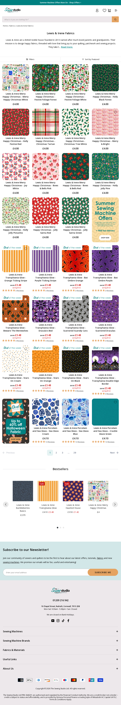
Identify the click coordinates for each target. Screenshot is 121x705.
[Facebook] (68, 621)
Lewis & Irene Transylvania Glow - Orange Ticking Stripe (15, 277)
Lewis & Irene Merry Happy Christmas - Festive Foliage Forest (46, 96)
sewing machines (11, 562)
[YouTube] (52, 621)
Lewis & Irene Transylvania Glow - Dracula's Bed (45, 327)
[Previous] (6, 504)
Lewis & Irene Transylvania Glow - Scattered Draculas (105, 327)
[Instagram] (58, 621)
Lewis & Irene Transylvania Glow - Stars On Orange (45, 378)
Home (5, 26)
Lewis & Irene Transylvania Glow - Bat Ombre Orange (75, 277)
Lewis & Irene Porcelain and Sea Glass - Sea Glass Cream (45, 431)
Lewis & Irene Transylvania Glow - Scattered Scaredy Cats (75, 327)
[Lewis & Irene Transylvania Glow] (48, 491)
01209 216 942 (60, 600)
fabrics (100, 558)
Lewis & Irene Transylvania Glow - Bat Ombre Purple (105, 277)
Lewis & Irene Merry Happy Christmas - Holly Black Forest (105, 96)
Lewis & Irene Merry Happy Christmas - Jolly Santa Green (75, 229)
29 (74, 452)
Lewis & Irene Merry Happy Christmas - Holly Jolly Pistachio (15, 229)
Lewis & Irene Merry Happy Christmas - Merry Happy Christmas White (16, 96)
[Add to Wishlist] (25, 67)
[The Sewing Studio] (12, 13)
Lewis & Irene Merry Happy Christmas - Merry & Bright (105, 141)
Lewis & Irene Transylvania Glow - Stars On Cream (15, 378)
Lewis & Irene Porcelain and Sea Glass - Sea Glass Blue (75, 431)
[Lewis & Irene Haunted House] (73, 491)
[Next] (115, 504)
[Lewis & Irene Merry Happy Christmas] (98, 491)
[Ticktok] (63, 621)
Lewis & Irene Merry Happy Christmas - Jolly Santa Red (45, 229)
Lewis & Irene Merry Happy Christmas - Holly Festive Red (15, 141)
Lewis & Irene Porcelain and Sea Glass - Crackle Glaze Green (105, 431)
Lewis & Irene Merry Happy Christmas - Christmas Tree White (75, 141)
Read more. (67, 47)
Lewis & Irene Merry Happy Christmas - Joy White (15, 185)
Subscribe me (103, 572)
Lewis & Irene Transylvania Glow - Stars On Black (75, 378)
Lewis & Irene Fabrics (24, 26)
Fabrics (12, 26)
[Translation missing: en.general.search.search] (115, 19)
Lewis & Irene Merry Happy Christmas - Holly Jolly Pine (105, 185)
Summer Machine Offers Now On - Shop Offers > (60, 3)
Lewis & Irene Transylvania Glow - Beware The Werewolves (15, 327)
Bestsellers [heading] (60, 469)
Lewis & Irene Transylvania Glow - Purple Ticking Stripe (45, 277)
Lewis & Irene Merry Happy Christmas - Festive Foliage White (75, 96)
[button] (15, 290)
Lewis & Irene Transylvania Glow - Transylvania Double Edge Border (105, 379)
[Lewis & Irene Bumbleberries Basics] (23, 491)
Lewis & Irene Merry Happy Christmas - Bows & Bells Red (75, 185)
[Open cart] (109, 10)
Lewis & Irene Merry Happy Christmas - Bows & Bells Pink (45, 185)
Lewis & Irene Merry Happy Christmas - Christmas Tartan (45, 141)
